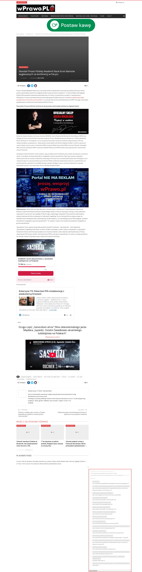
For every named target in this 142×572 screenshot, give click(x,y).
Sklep (109, 16)
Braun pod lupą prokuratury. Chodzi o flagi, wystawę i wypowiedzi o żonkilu (60, 2)
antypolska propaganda (26, 376)
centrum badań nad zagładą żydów (52, 376)
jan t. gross (79, 376)
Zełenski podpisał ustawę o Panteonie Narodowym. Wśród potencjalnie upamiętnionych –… (76, 444)
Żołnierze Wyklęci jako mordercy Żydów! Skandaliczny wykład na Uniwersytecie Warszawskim (31, 414)
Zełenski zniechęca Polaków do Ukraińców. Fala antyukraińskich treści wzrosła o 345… (26, 444)
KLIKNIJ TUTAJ (71, 398)
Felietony (35, 16)
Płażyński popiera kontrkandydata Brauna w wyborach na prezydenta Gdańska (72, 413)
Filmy (102, 16)
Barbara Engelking (38, 376)
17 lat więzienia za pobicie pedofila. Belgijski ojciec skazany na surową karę (52, 444)
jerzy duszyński (20, 379)
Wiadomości (23, 16)
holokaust (64, 376)
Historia (44, 16)
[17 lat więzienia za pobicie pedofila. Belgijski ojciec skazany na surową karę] (52, 432)
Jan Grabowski (72, 376)
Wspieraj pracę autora (52, 337)
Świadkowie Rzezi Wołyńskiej (62, 16)
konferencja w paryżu (31, 379)
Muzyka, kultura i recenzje (86, 16)
